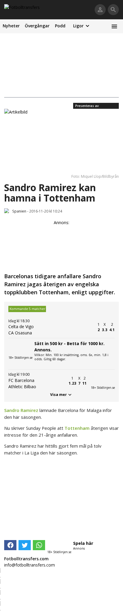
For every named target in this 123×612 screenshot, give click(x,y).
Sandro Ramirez (21, 410)
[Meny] (114, 26)
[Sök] (113, 9)
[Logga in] (100, 9)
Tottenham (77, 428)
